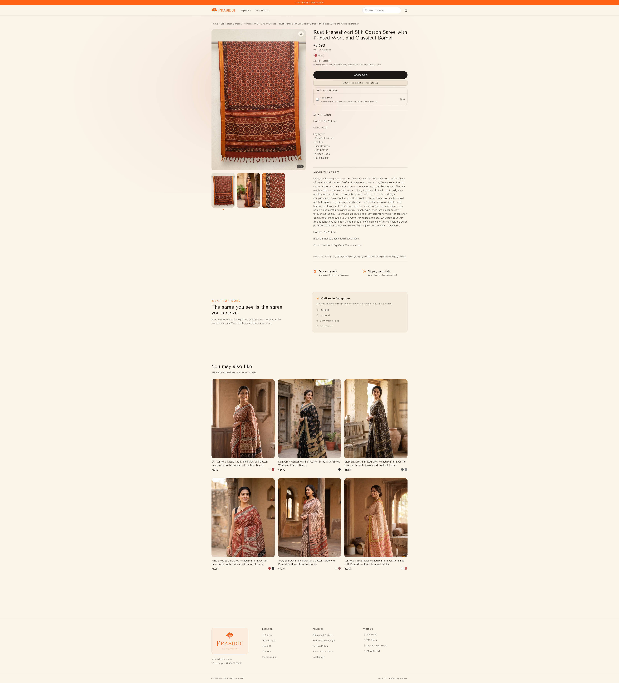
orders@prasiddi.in (221, 659)
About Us (267, 645)
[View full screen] (301, 34)
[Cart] (406, 10)
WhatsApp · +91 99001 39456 (226, 663)
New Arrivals (262, 10)
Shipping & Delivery (323, 635)
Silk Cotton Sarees (230, 23)
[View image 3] (273, 190)
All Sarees (267, 635)
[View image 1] (223, 190)
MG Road (325, 315)
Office (378, 64)
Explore (245, 10)
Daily (318, 64)
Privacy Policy (320, 645)
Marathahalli (326, 326)
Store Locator (269, 656)
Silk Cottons (327, 64)
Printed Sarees (340, 64)
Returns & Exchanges (324, 640)
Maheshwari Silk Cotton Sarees (259, 23)
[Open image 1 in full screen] (258, 99)
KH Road (324, 309)
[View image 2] (248, 190)
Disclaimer (318, 656)
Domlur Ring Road (329, 320)
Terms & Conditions (323, 651)
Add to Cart (360, 74)
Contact (266, 651)
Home (214, 23)
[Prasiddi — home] (223, 10)
